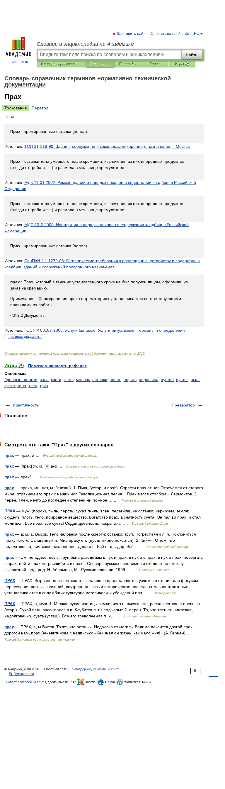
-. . (104, 330)
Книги (155, 64)
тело (21, 385)
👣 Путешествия (21, 673)
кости (56, 379)
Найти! (192, 55)
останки (99, 379)
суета (9, 385)
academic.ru (18, 62)
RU (196, 34)
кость (69, 379)
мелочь (83, 379)
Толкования (99, 64)
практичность (26, 405)
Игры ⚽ (182, 64)
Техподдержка (80, 669)
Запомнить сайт (131, 34)
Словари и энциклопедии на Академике (85, 44)
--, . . (107, 146)
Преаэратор (183, 405)
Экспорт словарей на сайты (25, 682)
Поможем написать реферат (57, 365)
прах (9, 455)
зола (44, 379)
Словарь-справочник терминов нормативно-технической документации (61, 64)
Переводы (127, 64)
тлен (32, 385)
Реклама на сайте (106, 669)
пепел (115, 379)
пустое (167, 379)
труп (44, 385)
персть (130, 379)
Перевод (40, 108)
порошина (148, 379)
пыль (195, 379)
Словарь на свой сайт (170, 34)
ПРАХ (9, 511)
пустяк (182, 379)
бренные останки (21, 379)
